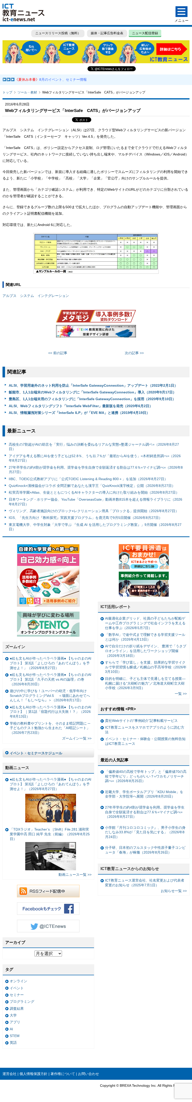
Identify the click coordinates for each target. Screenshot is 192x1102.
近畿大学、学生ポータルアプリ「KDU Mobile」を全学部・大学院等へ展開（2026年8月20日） (144, 794)
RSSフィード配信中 (48, 891)
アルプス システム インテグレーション (35, 296)
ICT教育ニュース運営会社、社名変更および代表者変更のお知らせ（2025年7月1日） (144, 882)
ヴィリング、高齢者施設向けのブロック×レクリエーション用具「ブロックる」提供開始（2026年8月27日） (94, 511)
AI (11, 1029)
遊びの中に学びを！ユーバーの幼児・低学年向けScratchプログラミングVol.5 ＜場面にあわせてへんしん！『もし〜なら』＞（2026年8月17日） (50, 695)
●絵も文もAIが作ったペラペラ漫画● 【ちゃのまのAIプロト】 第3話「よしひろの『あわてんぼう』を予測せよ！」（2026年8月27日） (50, 663)
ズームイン (15, 647)
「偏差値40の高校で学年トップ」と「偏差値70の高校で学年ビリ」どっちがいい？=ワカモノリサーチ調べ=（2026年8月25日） (145, 776)
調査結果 (17, 1009)
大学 (13, 1015)
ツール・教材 (27, 92)
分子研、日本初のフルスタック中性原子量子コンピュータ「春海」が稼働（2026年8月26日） (145, 850)
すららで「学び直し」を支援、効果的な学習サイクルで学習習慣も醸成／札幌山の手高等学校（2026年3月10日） (145, 667)
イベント (17, 988)
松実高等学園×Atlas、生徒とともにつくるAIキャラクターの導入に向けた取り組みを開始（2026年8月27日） (94, 492)
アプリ (15, 1022)
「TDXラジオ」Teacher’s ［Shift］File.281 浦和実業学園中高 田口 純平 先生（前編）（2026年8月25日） (50, 834)
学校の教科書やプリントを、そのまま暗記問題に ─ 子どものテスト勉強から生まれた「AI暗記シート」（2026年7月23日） (50, 728)
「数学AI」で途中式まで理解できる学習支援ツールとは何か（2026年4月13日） (145, 637)
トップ (7, 92)
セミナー (17, 995)
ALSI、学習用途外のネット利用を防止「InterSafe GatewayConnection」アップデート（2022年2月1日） (93, 385)
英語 (13, 1043)
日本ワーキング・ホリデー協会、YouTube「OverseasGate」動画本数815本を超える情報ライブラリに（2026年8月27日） (95, 501)
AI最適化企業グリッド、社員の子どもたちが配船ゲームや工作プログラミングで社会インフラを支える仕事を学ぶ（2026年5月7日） (145, 623)
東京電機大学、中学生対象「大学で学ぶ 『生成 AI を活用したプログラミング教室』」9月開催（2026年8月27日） (95, 527)
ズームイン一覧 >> (77, 738)
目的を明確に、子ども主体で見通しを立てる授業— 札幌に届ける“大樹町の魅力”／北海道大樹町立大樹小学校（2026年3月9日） (145, 683)
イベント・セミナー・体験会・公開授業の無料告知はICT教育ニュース (145, 741)
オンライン (18, 981)
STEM (15, 1036)
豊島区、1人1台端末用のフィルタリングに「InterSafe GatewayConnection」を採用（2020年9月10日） (92, 399)
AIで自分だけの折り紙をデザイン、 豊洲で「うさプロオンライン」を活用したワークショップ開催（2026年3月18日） (145, 650)
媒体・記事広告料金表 (107, 33)
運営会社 (9, 1074)
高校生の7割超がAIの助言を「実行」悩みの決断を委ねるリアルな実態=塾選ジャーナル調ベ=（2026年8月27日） (94, 446)
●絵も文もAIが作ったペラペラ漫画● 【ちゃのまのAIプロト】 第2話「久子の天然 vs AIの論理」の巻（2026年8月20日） (50, 679)
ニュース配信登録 (145, 33)
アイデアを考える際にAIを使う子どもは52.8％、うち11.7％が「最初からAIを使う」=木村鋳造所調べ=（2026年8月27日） (95, 458)
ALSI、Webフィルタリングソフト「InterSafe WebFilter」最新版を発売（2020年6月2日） (81, 406)
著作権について (62, 1074)
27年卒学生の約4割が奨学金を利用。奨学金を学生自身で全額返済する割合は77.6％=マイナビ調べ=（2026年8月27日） (96, 469)
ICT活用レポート (115, 607)
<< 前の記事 (57, 353)
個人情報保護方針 (34, 1074)
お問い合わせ (88, 1074)
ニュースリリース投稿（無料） (58, 33)
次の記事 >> (134, 353)
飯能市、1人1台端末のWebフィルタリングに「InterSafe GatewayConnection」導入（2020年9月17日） (92, 392)
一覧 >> (181, 694)
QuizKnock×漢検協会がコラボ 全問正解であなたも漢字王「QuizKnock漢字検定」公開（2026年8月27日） (92, 486)
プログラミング (22, 1002)
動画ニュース (17, 768)
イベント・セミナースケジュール (36, 753)
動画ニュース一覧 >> (75, 875)
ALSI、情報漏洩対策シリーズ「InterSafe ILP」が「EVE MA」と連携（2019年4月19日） (79, 413)
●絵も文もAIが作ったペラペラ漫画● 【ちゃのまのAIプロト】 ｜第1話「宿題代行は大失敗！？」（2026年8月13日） (50, 711)
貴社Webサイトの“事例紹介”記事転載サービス (141, 721)
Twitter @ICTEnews (48, 926)
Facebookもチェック (48, 908)
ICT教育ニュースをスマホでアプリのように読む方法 (144, 729)
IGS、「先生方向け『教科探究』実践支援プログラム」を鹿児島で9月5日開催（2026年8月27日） (85, 518)
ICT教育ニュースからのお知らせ (129, 869)
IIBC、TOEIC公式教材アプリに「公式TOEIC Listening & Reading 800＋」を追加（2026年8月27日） (88, 479)
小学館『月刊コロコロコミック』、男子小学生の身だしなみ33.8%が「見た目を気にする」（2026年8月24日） (145, 832)
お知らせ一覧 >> (174, 891)
